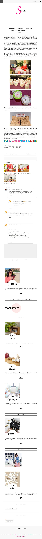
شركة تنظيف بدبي (12, 231)
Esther (10, 189)
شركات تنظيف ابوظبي (13, 235)
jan (9, 224)
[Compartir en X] (13, 147)
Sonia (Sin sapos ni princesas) (18, 201)
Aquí (24, 47)
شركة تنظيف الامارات (12, 228)
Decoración (8, 145)
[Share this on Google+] (17, 147)
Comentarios (8, 521)
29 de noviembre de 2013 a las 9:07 (17, 189)
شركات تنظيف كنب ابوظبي (13, 237)
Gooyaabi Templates (21, 536)
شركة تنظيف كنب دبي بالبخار (14, 232)
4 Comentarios (20, 32)
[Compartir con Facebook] (10, 147)
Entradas (8, 519)
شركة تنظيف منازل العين (13, 236)
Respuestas (11, 198)
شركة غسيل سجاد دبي (13, 234)
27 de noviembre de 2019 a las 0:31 (16, 224)
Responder (10, 195)
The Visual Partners (12, 130)
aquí (36, 134)
